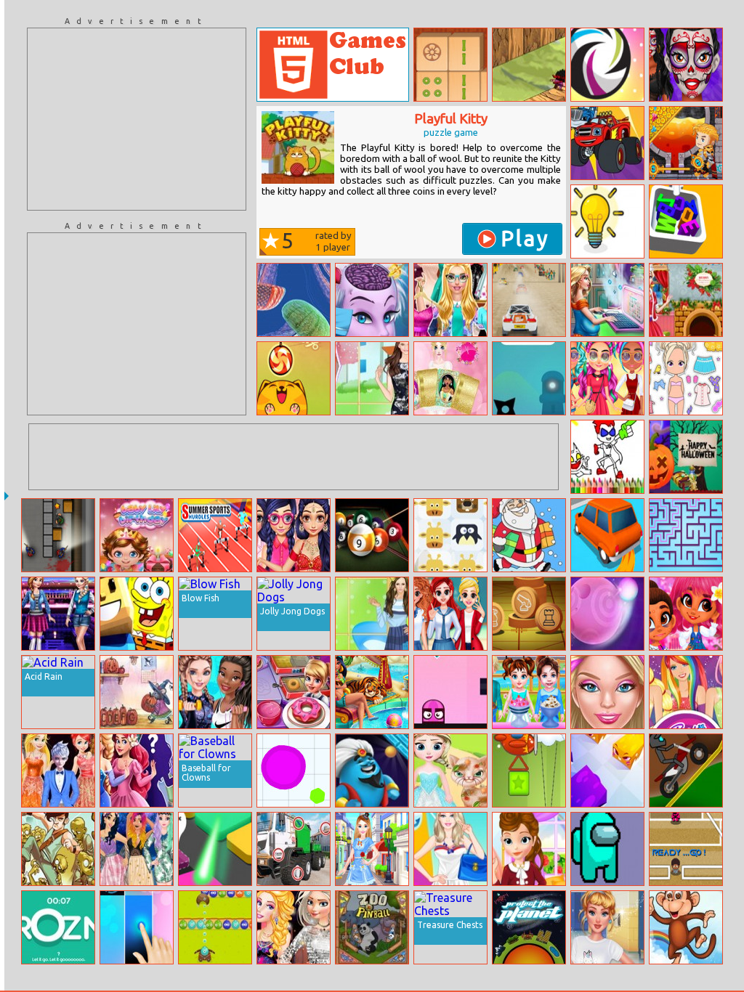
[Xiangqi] (529, 614)
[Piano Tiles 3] (137, 927)
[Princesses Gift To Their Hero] (58, 770)
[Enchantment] (686, 614)
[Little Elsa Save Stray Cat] (450, 770)
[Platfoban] (607, 849)
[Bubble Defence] (215, 927)
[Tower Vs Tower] (529, 770)
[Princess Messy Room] (607, 692)
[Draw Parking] (607, 535)
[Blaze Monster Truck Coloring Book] (607, 143)
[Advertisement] (137, 119)
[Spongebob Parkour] (137, 614)
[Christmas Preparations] (686, 300)
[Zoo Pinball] (372, 927)
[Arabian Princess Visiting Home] (293, 535)
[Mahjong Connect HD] (450, 65)
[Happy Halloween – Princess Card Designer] (686, 457)
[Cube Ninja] (529, 65)
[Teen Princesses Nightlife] (293, 927)
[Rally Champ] (529, 300)
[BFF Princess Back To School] (450, 614)
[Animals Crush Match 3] (450, 535)
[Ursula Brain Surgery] (372, 300)
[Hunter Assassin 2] (58, 535)
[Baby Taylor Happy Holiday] (529, 692)
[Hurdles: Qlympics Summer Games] (215, 535)
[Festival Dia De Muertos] (686, 65)
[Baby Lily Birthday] (137, 535)
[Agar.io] (293, 770)
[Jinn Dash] (372, 770)
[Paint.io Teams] (607, 770)
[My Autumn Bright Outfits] (607, 378)
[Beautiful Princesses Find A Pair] (450, 378)
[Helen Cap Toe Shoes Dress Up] (372, 614)
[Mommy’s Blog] (607, 300)
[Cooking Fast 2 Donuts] (293, 692)
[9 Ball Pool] (372, 535)
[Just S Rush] (607, 614)
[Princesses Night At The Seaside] (137, 849)
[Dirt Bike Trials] (686, 770)
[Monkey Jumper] (686, 927)
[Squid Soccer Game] (686, 849)
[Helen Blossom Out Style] (372, 378)
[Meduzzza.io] (293, 300)
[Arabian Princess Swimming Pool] (372, 692)
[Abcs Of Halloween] (137, 692)
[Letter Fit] (686, 221)
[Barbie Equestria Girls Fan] (686, 692)
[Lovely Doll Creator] (686, 378)
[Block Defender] (215, 849)
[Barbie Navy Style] (450, 849)
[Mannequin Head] (450, 692)
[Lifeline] (529, 378)
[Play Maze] (686, 535)
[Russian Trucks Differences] (293, 849)
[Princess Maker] (137, 770)
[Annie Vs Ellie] (58, 614)
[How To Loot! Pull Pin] (686, 143)
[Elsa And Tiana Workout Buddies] (215, 692)
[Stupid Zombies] (58, 849)
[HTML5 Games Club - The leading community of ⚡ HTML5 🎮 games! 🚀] (333, 64)
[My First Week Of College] (607, 927)
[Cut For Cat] (293, 378)
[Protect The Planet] (529, 927)
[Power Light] (607, 221)
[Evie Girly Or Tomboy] (450, 300)
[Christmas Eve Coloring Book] (529, 535)
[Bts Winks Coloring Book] (607, 457)
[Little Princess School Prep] (529, 849)
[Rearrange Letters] (58, 927)
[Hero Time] (607, 65)
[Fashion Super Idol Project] (372, 849)
